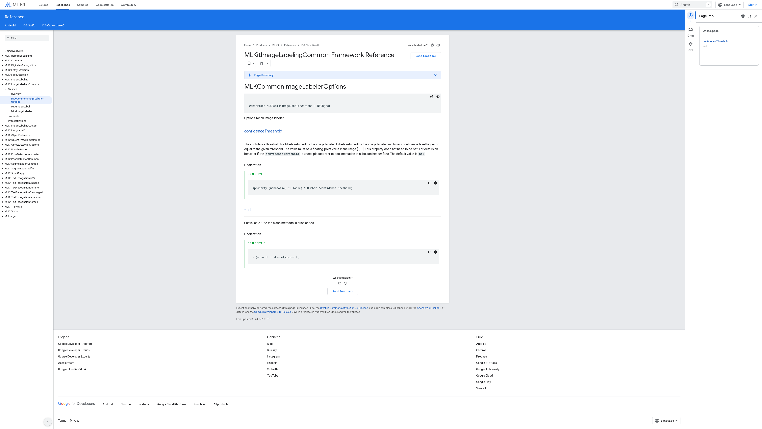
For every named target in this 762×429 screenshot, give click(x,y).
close (755, 16)
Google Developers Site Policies (272, 311)
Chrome (481, 350)
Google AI (200, 404)
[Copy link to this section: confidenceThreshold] (286, 131)
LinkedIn (272, 362)
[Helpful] (432, 45)
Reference (63, 5)
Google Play (483, 382)
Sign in (752, 4)
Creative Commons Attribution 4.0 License (344, 307)
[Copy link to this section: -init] (255, 210)
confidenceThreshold (263, 131)
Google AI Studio (486, 362)
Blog (270, 343)
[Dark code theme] (438, 97)
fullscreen (749, 16)
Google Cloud (484, 375)
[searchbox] (27, 38)
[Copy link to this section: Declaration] (265, 165)
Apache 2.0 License (428, 307)
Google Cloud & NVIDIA (72, 369)
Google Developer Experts (74, 356)
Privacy (74, 420)
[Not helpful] (438, 45)
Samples (83, 5)
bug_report (743, 16)
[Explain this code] (431, 97)
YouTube (272, 375)
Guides (43, 5)
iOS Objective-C (53, 25)
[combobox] (692, 4)
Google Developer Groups (74, 350)
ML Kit (19, 4)
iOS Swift (29, 25)
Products (261, 45)
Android (10, 25)
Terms (62, 420)
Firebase (481, 356)
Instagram (273, 356)
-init (247, 209)
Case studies (105, 5)
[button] (26, 55)
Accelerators (66, 362)
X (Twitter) (274, 369)
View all (481, 388)
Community (128, 5)
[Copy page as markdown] (261, 63)
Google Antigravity (487, 369)
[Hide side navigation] (48, 422)
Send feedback (426, 56)
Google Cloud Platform (171, 404)
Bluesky (272, 350)
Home (247, 45)
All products (221, 404)
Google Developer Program (75, 343)
